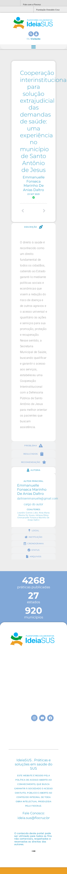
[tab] (33, 227)
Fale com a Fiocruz (32, 4)
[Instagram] (34, 718)
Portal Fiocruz (9, 3)
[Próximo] (40, 210)
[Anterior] (26, 210)
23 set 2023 (33, 194)
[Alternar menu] (33, 46)
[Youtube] (42, 718)
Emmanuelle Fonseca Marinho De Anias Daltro (33, 183)
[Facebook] (50, 718)
